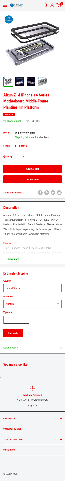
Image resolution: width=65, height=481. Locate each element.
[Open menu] (5, 5)
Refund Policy (10, 347)
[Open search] (46, 5)
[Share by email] (59, 192)
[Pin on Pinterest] (46, 192)
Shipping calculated (25, 137)
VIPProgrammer (12, 121)
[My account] (52, 5)
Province (8, 296)
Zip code (7, 312)
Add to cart (32, 168)
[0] (59, 5)
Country (7, 280)
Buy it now (32, 179)
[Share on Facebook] (40, 192)
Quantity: (8, 156)
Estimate (13, 333)
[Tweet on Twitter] (53, 192)
